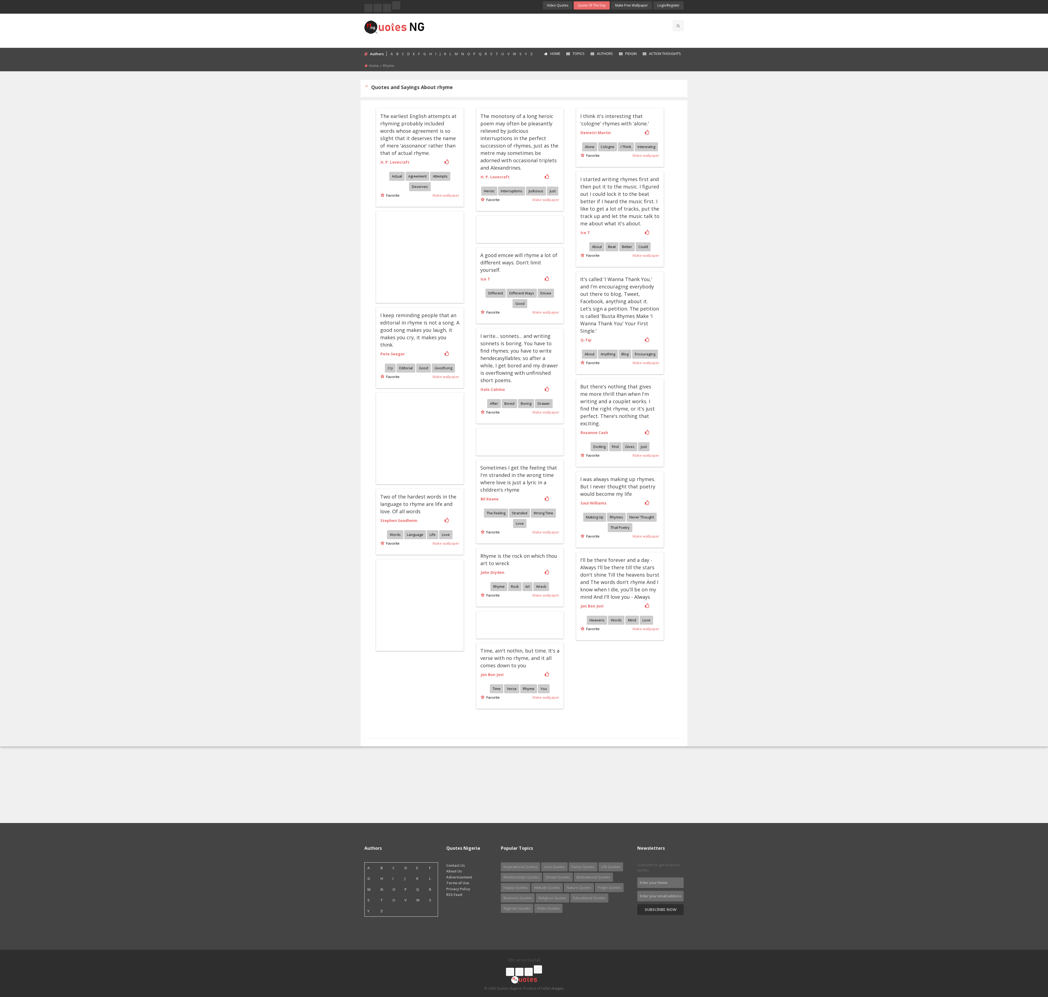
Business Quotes (518, 897)
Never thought (641, 517)
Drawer (544, 403)
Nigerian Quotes (517, 908)
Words (395, 534)
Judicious (536, 190)
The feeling (496, 513)
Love (520, 523)
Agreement (417, 176)
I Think (626, 146)
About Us (454, 871)
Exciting (599, 446)
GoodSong (443, 367)
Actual (397, 176)
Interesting (646, 146)
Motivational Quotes (593, 877)
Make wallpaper (446, 195)
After (494, 403)
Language (415, 534)
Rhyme (499, 586)
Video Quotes (557, 5)
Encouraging (645, 354)
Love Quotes (554, 866)
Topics (579, 53)
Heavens (597, 620)
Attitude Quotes (547, 887)
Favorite (392, 195)
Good (520, 303)
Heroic (489, 190)
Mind (632, 620)
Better (627, 246)
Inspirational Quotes (520, 866)
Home (555, 53)
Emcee (545, 293)
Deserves (420, 186)
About (597, 246)
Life (433, 534)
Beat (612, 246)
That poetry (620, 527)
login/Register (668, 5)
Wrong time (543, 513)
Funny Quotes (583, 866)
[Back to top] (1030, 963)
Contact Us (455, 865)
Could (643, 246)
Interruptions (511, 190)
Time (497, 688)
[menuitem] (552, 54)
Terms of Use (457, 882)
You (544, 688)
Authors (605, 53)
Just (553, 190)
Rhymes (616, 517)
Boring (526, 403)
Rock (515, 586)
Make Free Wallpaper (631, 5)
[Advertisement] (545, 30)
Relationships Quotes (521, 877)
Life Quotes (610, 866)
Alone (589, 146)
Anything (608, 354)
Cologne (607, 146)
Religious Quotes (552, 897)
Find (615, 446)
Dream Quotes (558, 877)
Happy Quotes (516, 887)
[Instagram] (387, 8)
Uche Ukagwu (552, 988)
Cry (390, 367)
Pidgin (631, 53)
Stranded (519, 513)
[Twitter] (378, 8)
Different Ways (521, 293)
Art (527, 586)
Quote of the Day (592, 5)
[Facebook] (368, 8)
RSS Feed (454, 894)
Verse (512, 688)
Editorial (406, 367)
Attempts (440, 176)
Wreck (541, 586)
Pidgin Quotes (609, 887)
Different (495, 293)
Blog (625, 354)
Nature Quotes (579, 887)
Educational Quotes (589, 897)
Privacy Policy (458, 888)
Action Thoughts (665, 53)
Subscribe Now (661, 909)
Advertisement (459, 877)
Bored (509, 403)
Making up (594, 517)
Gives (630, 446)
